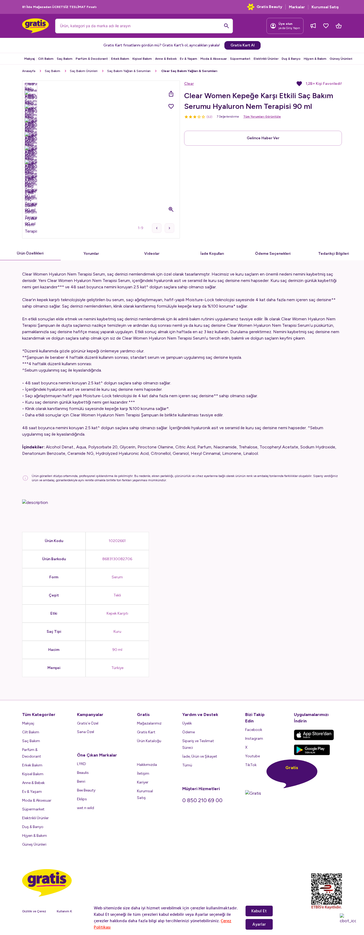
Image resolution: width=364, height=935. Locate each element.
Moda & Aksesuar (213, 59)
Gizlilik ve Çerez (34, 911)
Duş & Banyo (291, 59)
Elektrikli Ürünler (266, 59)
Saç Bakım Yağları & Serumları (129, 71)
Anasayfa (28, 71)
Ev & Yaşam (188, 59)
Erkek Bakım (120, 59)
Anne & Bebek (166, 59)
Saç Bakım (64, 59)
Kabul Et (259, 911)
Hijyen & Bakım (315, 59)
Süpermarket (240, 59)
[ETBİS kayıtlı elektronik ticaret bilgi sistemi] (326, 891)
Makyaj (29, 59)
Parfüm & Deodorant (92, 59)
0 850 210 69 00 (202, 800)
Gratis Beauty (269, 7)
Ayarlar (259, 924)
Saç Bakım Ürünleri (84, 71)
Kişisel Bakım (142, 59)
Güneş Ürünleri (341, 59)
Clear (189, 83)
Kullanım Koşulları (69, 911)
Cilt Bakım (46, 59)
